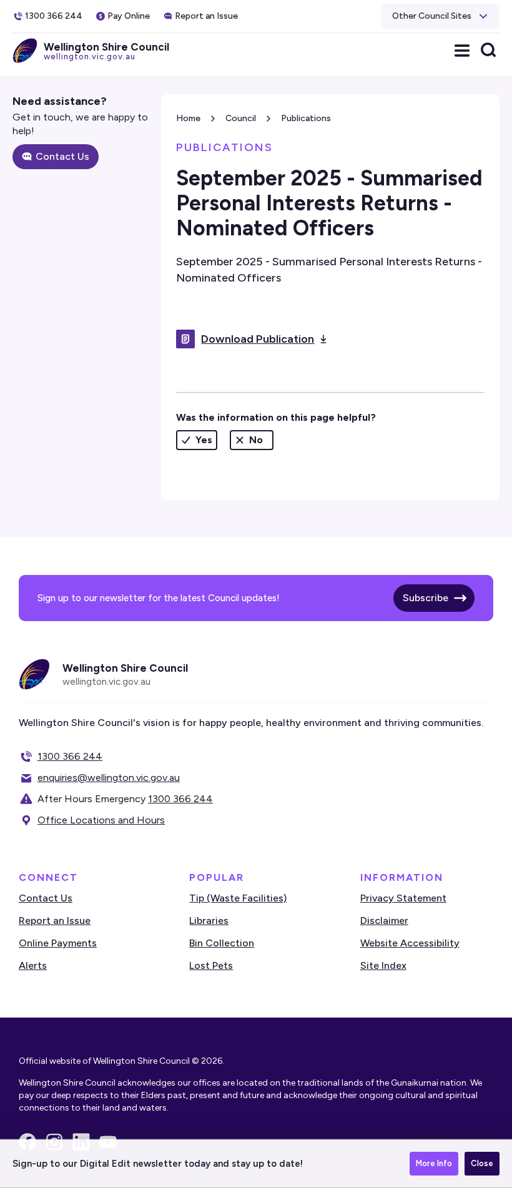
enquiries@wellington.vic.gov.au (108, 777)
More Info (434, 1163)
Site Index (383, 965)
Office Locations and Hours (101, 820)
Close (482, 1163)
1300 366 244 (69, 756)
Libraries (209, 920)
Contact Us (62, 156)
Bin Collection (221, 943)
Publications (306, 118)
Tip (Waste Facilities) (238, 898)
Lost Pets (211, 965)
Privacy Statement (403, 898)
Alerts (33, 965)
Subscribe (425, 598)
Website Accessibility (410, 943)
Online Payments (58, 943)
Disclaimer (384, 920)
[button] (441, 16)
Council (240, 118)
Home (188, 118)
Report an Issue (55, 920)
